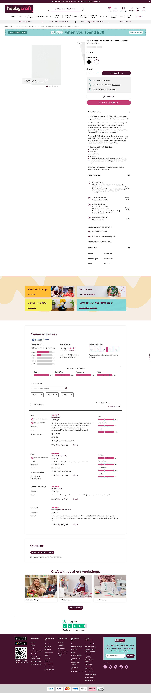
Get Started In (61, 648)
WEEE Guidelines (89, 677)
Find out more (92, 227)
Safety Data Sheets (90, 680)
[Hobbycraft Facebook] (105, 667)
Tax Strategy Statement (74, 668)
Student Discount (49, 661)
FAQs (32, 648)
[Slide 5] (58, 86)
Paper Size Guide (89, 671)
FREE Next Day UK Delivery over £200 (92, 22)
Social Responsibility (76, 655)
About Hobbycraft (49, 643)
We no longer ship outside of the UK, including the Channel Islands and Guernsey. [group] (75, 1)
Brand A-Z (47, 655)
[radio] (89, 61)
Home (6, 26)
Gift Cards (47, 658)
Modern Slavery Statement (75, 663)
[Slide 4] (55, 86)
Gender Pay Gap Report (75, 659)
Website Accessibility (36, 661)
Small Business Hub (50, 666)
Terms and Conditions (90, 643)
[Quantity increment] (97, 73)
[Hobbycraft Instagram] (115, 667)
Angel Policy (88, 657)
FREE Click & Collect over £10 (59, 22)
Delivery (33, 642)
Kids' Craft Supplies (22, 26)
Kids (12, 26)
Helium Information (49, 669)
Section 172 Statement (77, 671)
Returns (33, 645)
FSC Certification (89, 668)
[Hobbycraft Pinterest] (121, 667)
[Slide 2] (50, 86)
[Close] (149, 2)
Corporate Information (76, 646)
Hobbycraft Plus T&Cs (90, 646)
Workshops (61, 645)
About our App (48, 646)
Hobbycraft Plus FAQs (36, 651)
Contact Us (34, 654)
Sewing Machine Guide (62, 654)
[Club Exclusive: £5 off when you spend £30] (75, 32)
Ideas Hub (60, 642)
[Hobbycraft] (19, 9)
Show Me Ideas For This (110, 102)
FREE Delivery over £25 (25, 22)
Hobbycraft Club (49, 652)
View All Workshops (75, 608)
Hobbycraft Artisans (63, 651)
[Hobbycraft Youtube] (110, 667)
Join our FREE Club (125, 22)
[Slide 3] (52, 86)
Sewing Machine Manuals (89, 660)
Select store (116, 85)
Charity (73, 652)
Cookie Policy (88, 654)
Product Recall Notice (36, 664)
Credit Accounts (48, 664)
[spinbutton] (93, 73)
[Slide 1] (47, 86)
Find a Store (48, 649)
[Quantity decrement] (89, 73)
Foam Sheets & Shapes (38, 26)
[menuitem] (12, 16)
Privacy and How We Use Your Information (90, 650)
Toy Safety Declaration (90, 674)
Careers (73, 643)
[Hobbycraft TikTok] (126, 667)
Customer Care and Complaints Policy (36, 657)
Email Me (130, 655)
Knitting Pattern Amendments (88, 665)
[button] (46, 65)
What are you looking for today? (66, 9)
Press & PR (74, 649)
